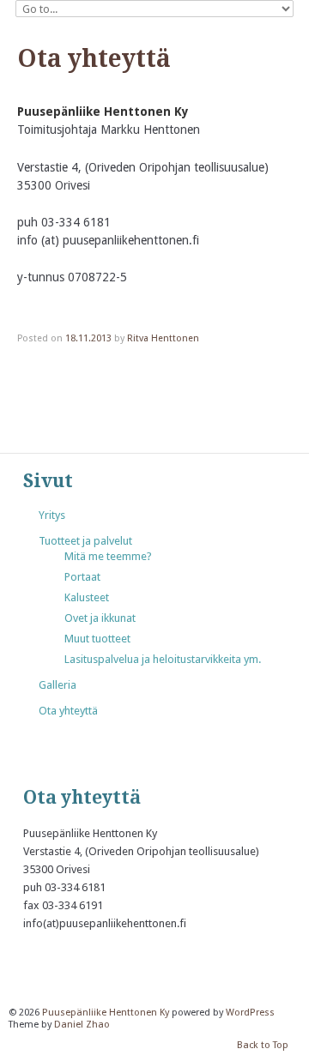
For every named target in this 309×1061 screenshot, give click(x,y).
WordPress (250, 1012)
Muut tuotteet (97, 638)
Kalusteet (86, 597)
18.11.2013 (88, 338)
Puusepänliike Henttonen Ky (105, 1012)
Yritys (52, 515)
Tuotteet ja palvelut (85, 540)
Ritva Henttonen (163, 338)
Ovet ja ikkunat (100, 618)
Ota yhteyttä (68, 710)
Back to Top (262, 1046)
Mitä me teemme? (108, 556)
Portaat (82, 576)
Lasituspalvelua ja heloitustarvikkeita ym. (162, 659)
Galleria (57, 684)
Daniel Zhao (82, 1024)
